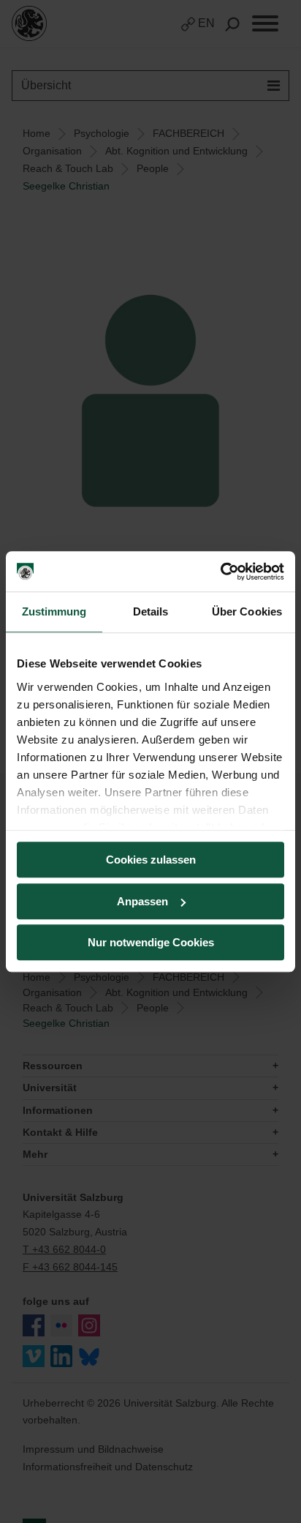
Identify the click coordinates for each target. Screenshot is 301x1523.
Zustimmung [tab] (54, 611)
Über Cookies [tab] (247, 611)
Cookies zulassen (151, 859)
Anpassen (142, 901)
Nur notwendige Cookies (151, 942)
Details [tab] (151, 611)
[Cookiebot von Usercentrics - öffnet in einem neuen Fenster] (220, 571)
